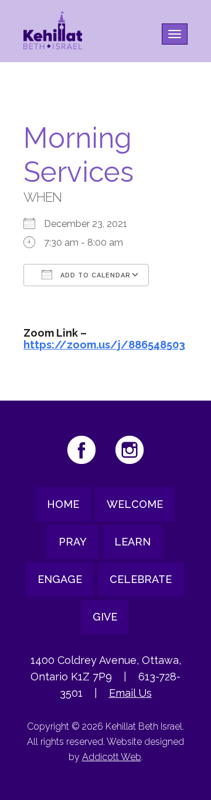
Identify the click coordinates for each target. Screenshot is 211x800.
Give (105, 617)
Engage (60, 579)
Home (63, 504)
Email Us (130, 693)
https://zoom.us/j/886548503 (104, 344)
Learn (132, 541)
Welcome (135, 504)
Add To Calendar (94, 275)
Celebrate (141, 579)
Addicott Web (111, 756)
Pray (73, 541)
